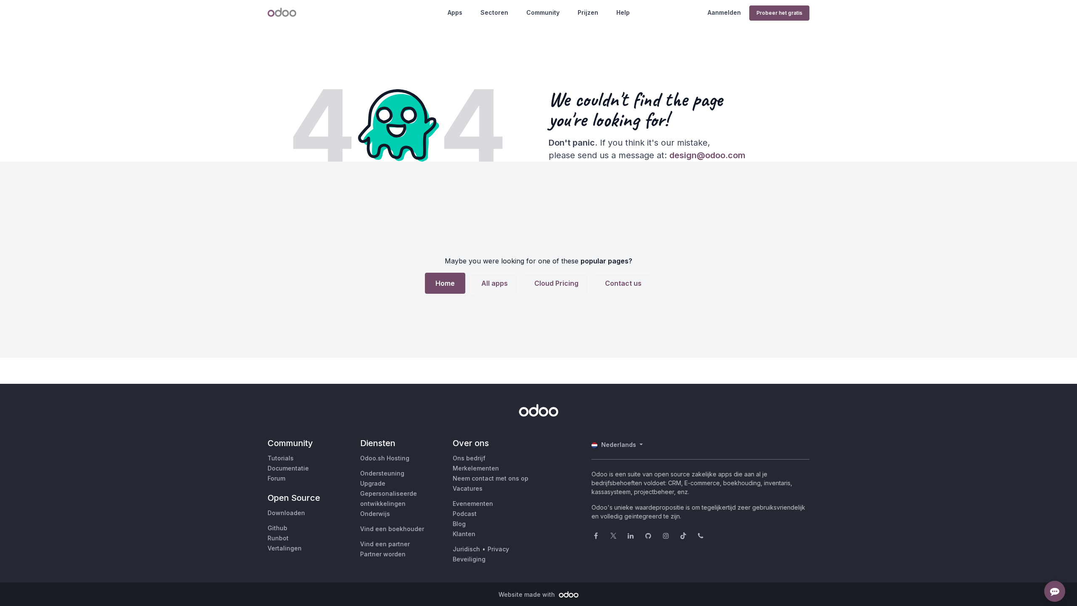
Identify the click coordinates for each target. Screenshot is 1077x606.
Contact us (623, 283)
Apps (455, 12)
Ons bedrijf (469, 458)
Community (543, 12)
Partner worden (383, 554)
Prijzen (588, 12)
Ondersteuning (382, 473)
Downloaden (286, 512)
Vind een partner (385, 544)
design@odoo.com (707, 155)
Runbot (278, 538)
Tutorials (281, 458)
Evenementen (473, 503)
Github (277, 528)
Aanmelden (724, 12)
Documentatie (288, 468)
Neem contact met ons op (490, 478)
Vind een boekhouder (392, 528)
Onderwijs (375, 513)
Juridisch (466, 549)
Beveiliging (469, 559)
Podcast (465, 513)
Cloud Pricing (556, 283)
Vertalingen (285, 548)
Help (623, 12)
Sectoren (494, 12)
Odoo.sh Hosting (384, 458)
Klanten (464, 533)
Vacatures (468, 488)
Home (445, 283)
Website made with (528, 594)
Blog (459, 523)
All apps (494, 283)
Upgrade (372, 483)
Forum (276, 478)
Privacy (498, 549)
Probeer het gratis (779, 13)
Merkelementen (476, 468)
